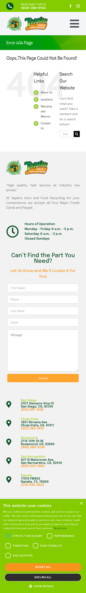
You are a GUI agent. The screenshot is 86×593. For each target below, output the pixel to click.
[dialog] (43, 546)
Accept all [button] (43, 567)
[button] (43, 586)
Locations (47, 99)
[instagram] (78, 6)
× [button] (81, 503)
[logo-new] (27, 18)
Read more (60, 528)
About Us (46, 92)
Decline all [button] (42, 577)
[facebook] (70, 6)
